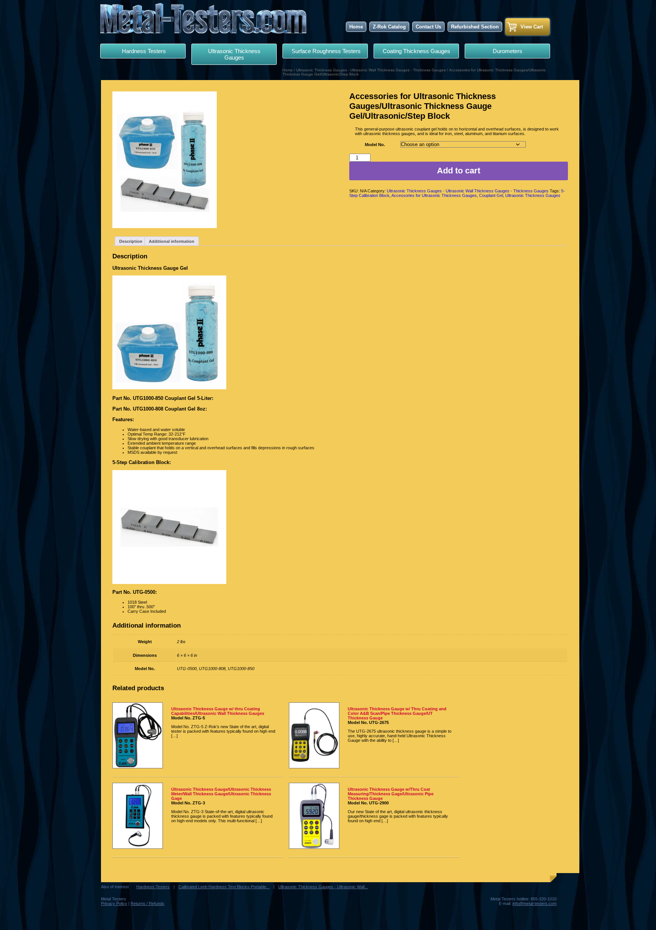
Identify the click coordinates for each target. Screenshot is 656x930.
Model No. (375, 144)
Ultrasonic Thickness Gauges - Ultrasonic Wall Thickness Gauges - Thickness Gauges (371, 70)
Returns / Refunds (147, 903)
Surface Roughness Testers (325, 51)
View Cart (531, 27)
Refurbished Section (475, 27)
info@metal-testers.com (534, 903)
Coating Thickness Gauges (416, 51)
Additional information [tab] (171, 241)
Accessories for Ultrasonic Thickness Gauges (434, 195)
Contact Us (428, 27)
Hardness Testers (143, 51)
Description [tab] (130, 241)
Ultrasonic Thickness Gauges (234, 54)
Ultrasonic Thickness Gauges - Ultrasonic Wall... (323, 886)
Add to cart (458, 170)
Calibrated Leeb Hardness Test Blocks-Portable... (224, 886)
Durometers (507, 51)
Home (356, 27)
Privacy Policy (114, 903)
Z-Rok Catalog (389, 27)
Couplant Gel (491, 195)
